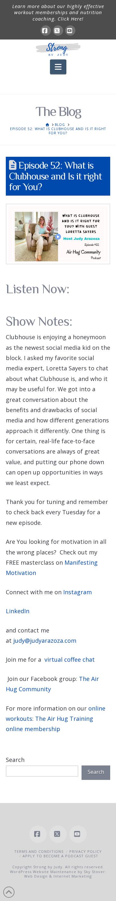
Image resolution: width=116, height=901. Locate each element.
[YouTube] (70, 30)
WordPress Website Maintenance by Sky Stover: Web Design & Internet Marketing (58, 874)
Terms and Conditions (38, 851)
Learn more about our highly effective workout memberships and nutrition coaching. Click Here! (58, 12)
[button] (58, 66)
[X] (58, 30)
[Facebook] (46, 30)
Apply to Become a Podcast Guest (60, 855)
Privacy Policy (85, 851)
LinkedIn (17, 611)
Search (15, 760)
